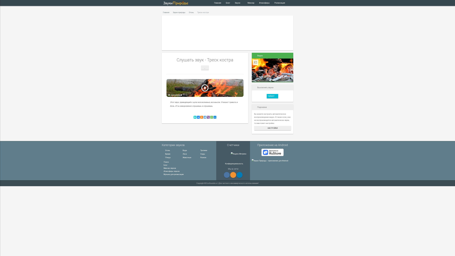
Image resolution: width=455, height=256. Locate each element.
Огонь (167, 150)
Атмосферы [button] (264, 3)
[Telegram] (205, 117)
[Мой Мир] (215, 117)
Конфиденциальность (234, 164)
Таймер (271, 96)
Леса (184, 154)
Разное (203, 157)
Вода (184, 150)
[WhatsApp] (211, 117)
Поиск (166, 162)
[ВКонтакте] (198, 117)
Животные (186, 157)
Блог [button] (228, 3)
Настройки (273, 128)
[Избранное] (205, 68)
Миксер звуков (169, 168)
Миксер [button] (251, 3)
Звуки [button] (237, 3)
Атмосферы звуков (171, 171)
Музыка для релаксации (173, 174)
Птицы (168, 157)
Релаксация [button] (279, 3)
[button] (202, 3)
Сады (202, 154)
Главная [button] (217, 3)
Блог (165, 165)
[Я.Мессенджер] (195, 117)
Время (167, 154)
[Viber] (208, 117)
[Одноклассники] (201, 117)
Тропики (203, 150)
